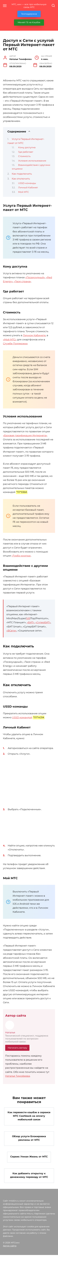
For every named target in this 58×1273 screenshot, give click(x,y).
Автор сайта (9, 1245)
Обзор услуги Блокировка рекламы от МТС (29, 1138)
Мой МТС (23, 192)
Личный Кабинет (28, 187)
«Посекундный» (35, 277)
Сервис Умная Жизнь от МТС (29, 1156)
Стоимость (24, 156)
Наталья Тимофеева (17, 1076)
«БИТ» (30, 622)
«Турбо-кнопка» (21, 555)
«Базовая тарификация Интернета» (25, 435)
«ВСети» (11, 630)
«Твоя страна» (22, 281)
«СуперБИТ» (43, 622)
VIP (28, 618)
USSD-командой (22, 717)
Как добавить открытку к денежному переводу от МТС (29, 1175)
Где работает (25, 152)
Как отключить (21, 178)
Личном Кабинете (34, 335)
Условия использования (32, 160)
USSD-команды (27, 183)
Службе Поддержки (15, 343)
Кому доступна (27, 147)
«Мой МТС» (10, 339)
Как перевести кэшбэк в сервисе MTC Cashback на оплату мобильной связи (29, 1116)
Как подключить (22, 173)
